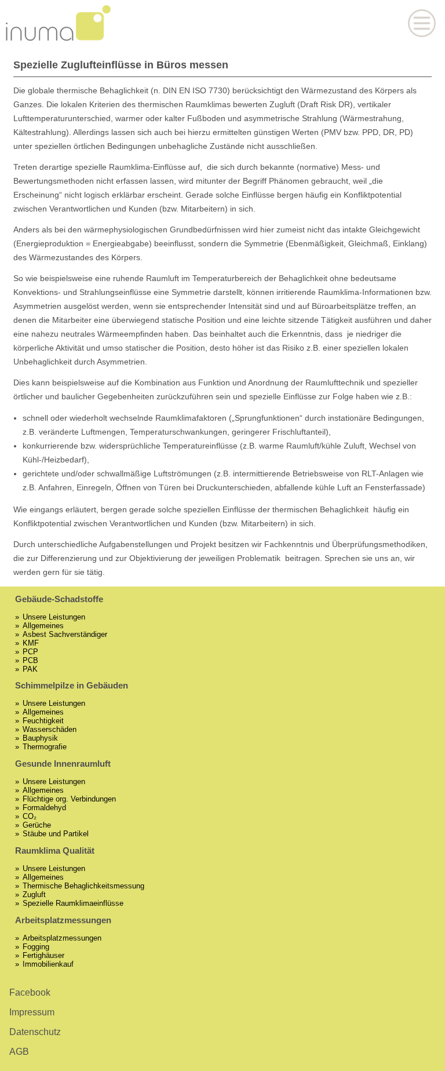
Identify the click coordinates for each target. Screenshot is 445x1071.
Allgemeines (43, 625)
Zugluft (34, 894)
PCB (30, 660)
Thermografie (45, 746)
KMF (31, 643)
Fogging (36, 946)
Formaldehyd (44, 807)
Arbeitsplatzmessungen (62, 938)
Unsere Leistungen (54, 617)
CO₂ (30, 816)
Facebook (29, 992)
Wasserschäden (49, 729)
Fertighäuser (43, 955)
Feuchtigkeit (43, 720)
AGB (19, 1052)
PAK (30, 669)
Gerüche (37, 825)
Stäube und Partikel (56, 833)
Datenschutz (35, 1032)
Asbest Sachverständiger (65, 634)
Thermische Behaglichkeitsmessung (83, 885)
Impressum (31, 1012)
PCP (30, 651)
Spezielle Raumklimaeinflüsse (73, 903)
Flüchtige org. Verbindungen (69, 799)
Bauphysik (40, 738)
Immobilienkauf (48, 964)
